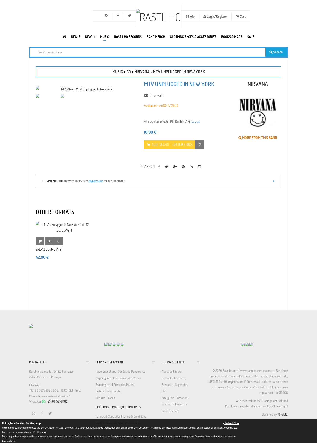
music (117, 71)
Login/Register (216, 16)
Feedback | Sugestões (175, 384)
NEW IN (90, 36)
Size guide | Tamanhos (175, 398)
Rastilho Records (128, 36)
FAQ (164, 391)
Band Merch (156, 36)
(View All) (195, 121)
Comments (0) (83, 181)
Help (191, 16)
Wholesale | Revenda (174, 404)
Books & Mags (231, 36)
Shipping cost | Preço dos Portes (115, 384)
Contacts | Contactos (174, 378)
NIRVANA (141, 71)
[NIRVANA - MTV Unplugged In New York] (85, 89)
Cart (242, 16)
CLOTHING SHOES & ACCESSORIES (193, 36)
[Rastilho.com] (64, 37)
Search (278, 51)
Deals (75, 36)
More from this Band (259, 137)
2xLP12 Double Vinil (49, 249)
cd (128, 71)
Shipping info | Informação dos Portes (118, 378)
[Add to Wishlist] (58, 241)
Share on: (148, 166)
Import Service (170, 411)
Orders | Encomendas (109, 391)
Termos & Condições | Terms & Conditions (121, 416)
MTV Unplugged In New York (179, 71)
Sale (250, 36)
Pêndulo (282, 414)
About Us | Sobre (172, 371)
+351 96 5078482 (56, 401)
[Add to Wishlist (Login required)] (199, 144)
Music (104, 36)
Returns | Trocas (105, 398)
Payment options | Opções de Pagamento (120, 371)
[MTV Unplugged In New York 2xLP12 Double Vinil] (64, 227)
